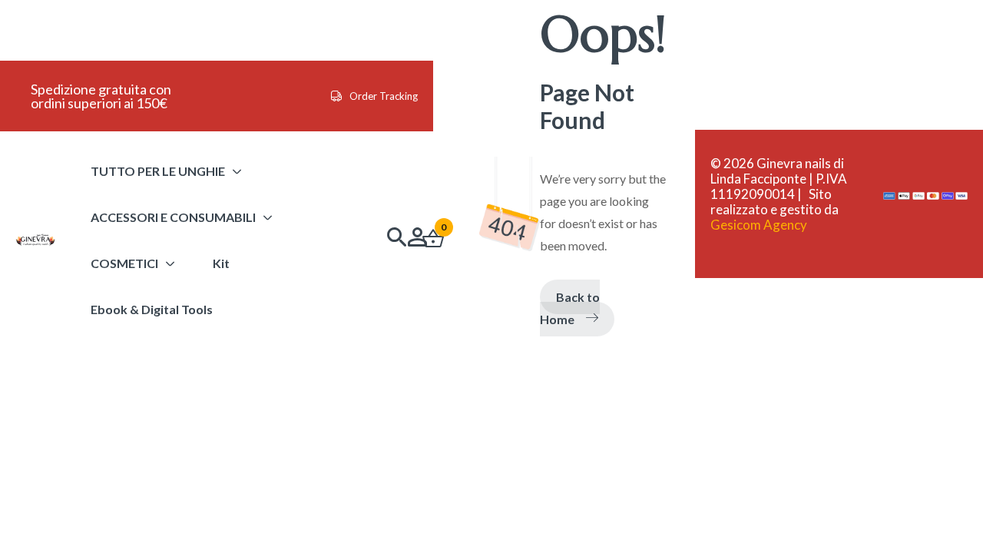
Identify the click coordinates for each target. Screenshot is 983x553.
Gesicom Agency (758, 225)
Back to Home (570, 308)
